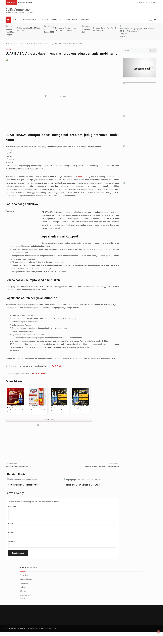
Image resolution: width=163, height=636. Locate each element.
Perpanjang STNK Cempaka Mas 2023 (82, 485)
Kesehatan (57, 20)
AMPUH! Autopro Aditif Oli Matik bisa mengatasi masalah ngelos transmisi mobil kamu (59, 407)
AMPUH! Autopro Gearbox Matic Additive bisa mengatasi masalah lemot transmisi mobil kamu (15, 409)
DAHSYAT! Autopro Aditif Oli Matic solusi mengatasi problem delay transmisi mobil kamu (37, 409)
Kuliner (44, 20)
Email (11, 532)
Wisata (22, 599)
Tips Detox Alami (25, 2)
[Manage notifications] (158, 631)
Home (15, 20)
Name (11, 523)
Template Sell (52, 628)
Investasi (85, 20)
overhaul (81, 176)
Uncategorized (25, 595)
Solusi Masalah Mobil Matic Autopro (18, 466)
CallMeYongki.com (19, 10)
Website (11, 541)
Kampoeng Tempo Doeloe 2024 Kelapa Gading (102, 466)
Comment (12, 506)
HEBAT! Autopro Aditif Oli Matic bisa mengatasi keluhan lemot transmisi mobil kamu (80, 407)
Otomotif (9, 49)
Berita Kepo (71, 20)
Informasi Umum (29, 20)
